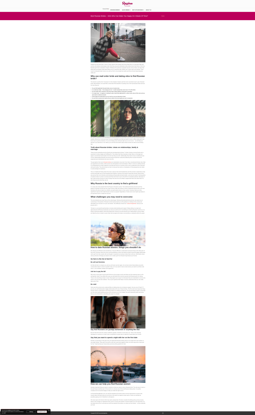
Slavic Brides (125, 10)
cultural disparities (131, 203)
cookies (9, 410)
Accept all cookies (42, 411)
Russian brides (107, 162)
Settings (31, 411)
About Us (148, 10)
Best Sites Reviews (137, 10)
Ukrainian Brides (115, 10)
